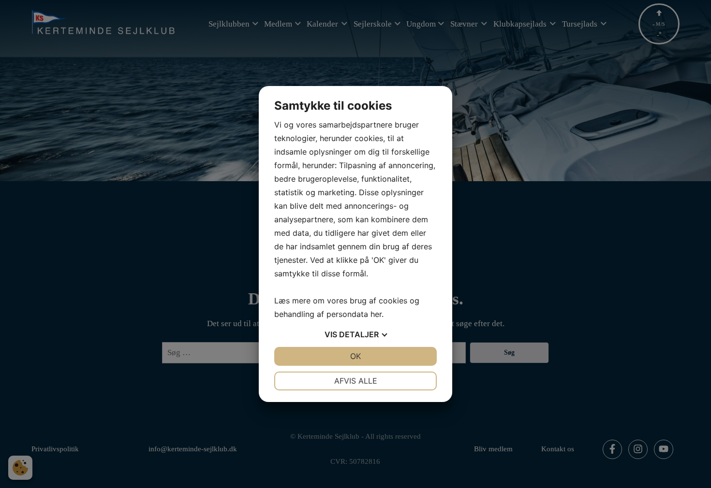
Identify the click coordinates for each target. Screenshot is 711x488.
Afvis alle (355, 381)
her (376, 314)
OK (355, 356)
